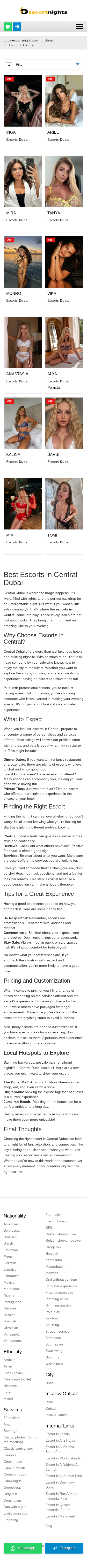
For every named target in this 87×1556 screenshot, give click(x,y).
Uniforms (52, 1357)
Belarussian (13, 1230)
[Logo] (43, 10)
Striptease (53, 1338)
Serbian (9, 1315)
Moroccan (11, 1289)
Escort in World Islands (62, 1458)
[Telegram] (17, 26)
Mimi (10, 535)
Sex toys (51, 1318)
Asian (8, 1366)
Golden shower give (60, 1234)
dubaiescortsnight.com (21, 40)
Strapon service (57, 1331)
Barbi (53, 454)
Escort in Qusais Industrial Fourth (58, 1507)
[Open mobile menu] (79, 26)
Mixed (8, 1399)
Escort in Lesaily (57, 1434)
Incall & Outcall (56, 1415)
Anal (7, 1424)
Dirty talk (10, 1494)
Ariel (53, 132)
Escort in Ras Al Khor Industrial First (61, 1496)
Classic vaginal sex (18, 1448)
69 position (12, 1418)
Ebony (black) (14, 1373)
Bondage (10, 1431)
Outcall (50, 1408)
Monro (13, 293)
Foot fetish (53, 1215)
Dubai (48, 40)
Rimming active (57, 1299)
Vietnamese (13, 1341)
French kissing (56, 1221)
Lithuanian (12, 1276)
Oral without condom (61, 1279)
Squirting (52, 1325)
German (10, 1263)
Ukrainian (11, 1328)
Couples (10, 1455)
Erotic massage (15, 1513)
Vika (51, 293)
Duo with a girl (14, 1507)
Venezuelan (13, 1334)
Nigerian (10, 1295)
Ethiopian (11, 1250)
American (11, 1224)
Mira (11, 213)
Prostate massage (59, 1292)
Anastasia (17, 374)
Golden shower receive (63, 1240)
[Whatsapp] (8, 26)
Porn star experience (61, 1286)
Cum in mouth (14, 1468)
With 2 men (54, 1364)
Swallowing (53, 1351)
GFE (48, 1227)
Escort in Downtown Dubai (60, 1484)
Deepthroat (12, 1487)
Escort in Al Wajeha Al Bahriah (61, 1467)
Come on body (15, 1474)
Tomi (52, 535)
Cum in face (13, 1461)
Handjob (51, 1254)
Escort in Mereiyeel (60, 1516)
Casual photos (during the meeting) (20, 1439)
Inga (11, 132)
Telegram (68, 1548)
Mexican (10, 1282)
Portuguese (12, 1302)
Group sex (53, 1247)
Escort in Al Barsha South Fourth (59, 1449)
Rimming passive (58, 1305)
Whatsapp (26, 1548)
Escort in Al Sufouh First (63, 1476)
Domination (12, 1500)
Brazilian (10, 1237)
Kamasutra (53, 1260)
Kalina (13, 454)
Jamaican (11, 1269)
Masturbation (55, 1266)
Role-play (52, 1312)
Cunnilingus (13, 1481)
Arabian (9, 1360)
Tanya (53, 213)
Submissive (54, 1344)
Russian (10, 1308)
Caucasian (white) (17, 1379)
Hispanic (10, 1386)
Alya (52, 374)
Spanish (10, 1321)
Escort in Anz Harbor (61, 1440)
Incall (49, 1402)
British (8, 1243)
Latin (7, 1392)
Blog (48, 1526)
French (9, 1256)
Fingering (11, 1520)
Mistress (51, 1273)
